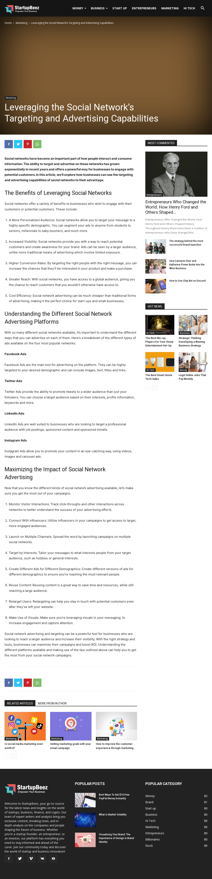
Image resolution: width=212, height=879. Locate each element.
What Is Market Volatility (112, 814)
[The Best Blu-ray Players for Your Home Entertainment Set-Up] (159, 325)
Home (8, 23)
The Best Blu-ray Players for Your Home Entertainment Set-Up (159, 341)
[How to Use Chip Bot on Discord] (155, 286)
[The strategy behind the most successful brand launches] (155, 246)
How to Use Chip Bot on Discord (187, 280)
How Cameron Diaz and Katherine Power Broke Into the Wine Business (187, 264)
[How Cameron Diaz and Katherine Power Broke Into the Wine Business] (155, 266)
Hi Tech (189, 8)
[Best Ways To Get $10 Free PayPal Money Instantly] (85, 800)
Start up (119, 8)
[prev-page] (7, 756)
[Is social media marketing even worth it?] (25, 726)
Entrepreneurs (144, 8)
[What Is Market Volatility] (85, 820)
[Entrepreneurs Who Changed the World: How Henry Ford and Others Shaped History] (176, 174)
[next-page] (13, 756)
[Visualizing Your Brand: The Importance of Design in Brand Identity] (85, 840)
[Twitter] (18, 144)
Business (98, 8)
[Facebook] (9, 144)
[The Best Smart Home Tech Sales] (159, 362)
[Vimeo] (31, 859)
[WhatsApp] (37, 144)
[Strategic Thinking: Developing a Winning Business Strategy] (193, 325)
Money (77, 8)
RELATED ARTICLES (20, 703)
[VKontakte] (42, 859)
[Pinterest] (28, 144)
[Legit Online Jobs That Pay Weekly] (193, 362)
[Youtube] (53, 859)
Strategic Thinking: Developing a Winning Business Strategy (192, 341)
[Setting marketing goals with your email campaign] (70, 726)
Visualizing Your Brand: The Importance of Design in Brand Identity (116, 838)
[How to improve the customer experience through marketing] (116, 726)
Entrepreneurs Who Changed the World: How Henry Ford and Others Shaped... (175, 207)
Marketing (170, 8)
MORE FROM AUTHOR (52, 703)
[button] (202, 9)
